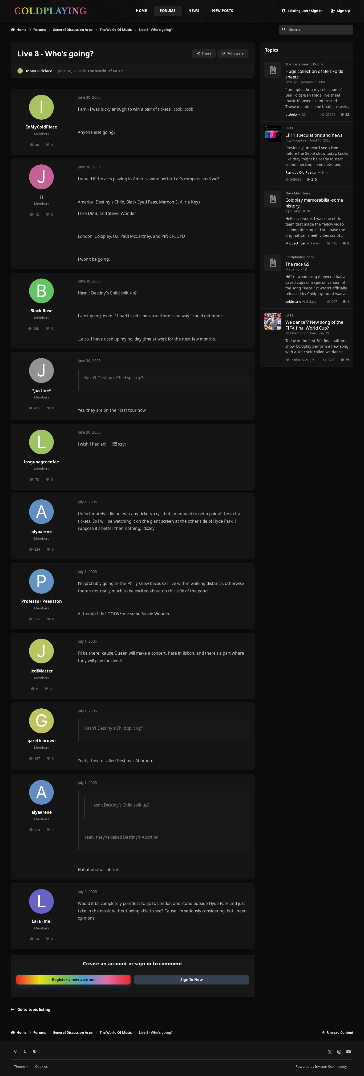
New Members (297, 193)
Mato (289, 269)
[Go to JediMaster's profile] (41, 651)
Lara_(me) (41, 921)
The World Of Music (105, 70)
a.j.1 (288, 211)
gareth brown (41, 740)
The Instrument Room (304, 64)
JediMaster (41, 671)
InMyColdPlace (39, 70)
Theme (20, 1066)
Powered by (321, 1066)
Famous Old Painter (301, 172)
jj (41, 197)
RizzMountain (296, 140)
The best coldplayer (300, 333)
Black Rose (41, 311)
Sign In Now (191, 979)
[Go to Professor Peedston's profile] (41, 581)
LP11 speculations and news (313, 135)
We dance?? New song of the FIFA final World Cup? (314, 325)
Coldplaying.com (299, 257)
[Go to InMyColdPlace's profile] (20, 71)
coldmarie (293, 301)
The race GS (297, 264)
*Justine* (41, 390)
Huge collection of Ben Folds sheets (314, 74)
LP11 (289, 128)
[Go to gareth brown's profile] (41, 720)
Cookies (41, 1066)
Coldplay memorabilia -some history (314, 203)
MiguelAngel (295, 243)
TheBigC (291, 82)
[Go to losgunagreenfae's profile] (41, 442)
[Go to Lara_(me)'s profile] (41, 901)
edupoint (292, 359)
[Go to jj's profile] (41, 176)
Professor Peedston (41, 601)
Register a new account (73, 979)
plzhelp (291, 114)
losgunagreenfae (41, 462)
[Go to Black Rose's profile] (41, 291)
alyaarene (41, 531)
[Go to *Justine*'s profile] (41, 370)
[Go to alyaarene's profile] (41, 511)
